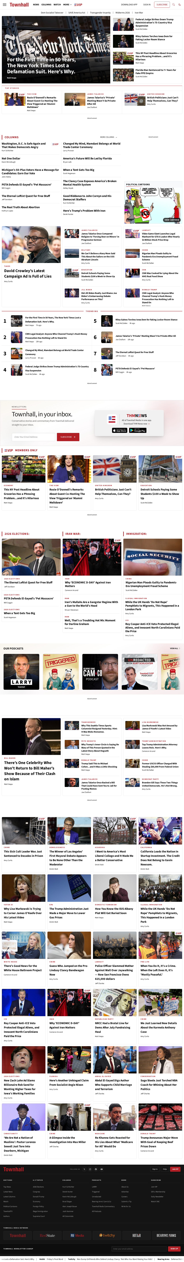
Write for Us (126, 1206)
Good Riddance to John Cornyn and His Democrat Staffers (87, 198)
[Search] (173, 5)
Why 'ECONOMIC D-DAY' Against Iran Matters (88, 584)
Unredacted (96, 1196)
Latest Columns (9, 1196)
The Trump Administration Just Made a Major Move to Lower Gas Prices (69, 913)
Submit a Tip (126, 1201)
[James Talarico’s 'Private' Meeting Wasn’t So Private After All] (107, 337)
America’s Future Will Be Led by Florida (87, 159)
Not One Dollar (11, 159)
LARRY (94, 1187)
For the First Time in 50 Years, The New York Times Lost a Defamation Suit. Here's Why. (41, 66)
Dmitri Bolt (53, 869)
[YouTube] (101, 1169)
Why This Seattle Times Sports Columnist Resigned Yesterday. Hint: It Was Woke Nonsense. (99, 728)
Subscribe (66, 437)
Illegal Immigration (40, 1211)
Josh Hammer (68, 1211)
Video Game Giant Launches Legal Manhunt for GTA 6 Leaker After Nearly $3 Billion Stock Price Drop (161, 236)
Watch (5, 1201)
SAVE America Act (76, 12)
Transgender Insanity (100, 12)
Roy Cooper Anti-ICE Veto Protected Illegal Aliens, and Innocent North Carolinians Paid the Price (152, 627)
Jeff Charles (99, 983)
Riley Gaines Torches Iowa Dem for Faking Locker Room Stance (146, 319)
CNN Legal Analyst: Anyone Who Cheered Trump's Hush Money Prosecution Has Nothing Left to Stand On (158, 298)
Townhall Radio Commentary (103, 1206)
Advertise (125, 1191)
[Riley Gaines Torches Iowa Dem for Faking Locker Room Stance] (107, 321)
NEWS (36, 4)
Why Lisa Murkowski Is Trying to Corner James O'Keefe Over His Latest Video (23, 913)
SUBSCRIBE (162, 4)
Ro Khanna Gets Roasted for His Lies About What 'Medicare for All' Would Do (114, 1142)
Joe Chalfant (86, 243)
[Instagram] (90, 1169)
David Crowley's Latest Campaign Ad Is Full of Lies (27, 273)
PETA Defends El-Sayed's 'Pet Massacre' (26, 185)
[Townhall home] (13, 1169)
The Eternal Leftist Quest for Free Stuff (26, 196)
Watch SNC (155, 1201)
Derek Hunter (68, 1191)
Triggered (95, 1191)
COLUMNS (46, 4)
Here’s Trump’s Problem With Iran (84, 211)
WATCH (57, 4)
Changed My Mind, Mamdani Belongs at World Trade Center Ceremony (91, 145)
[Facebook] (96, 1169)
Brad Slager (67, 1201)
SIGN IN (147, 4)
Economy (36, 1201)
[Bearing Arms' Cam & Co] (100, 672)
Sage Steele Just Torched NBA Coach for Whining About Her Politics (159, 1084)
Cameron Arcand (71, 590)
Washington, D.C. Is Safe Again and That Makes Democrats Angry (24, 145)
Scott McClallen (87, 280)
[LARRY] (21, 672)
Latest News (8, 1191)
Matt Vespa (146, 306)
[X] (84, 1169)
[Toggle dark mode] (179, 5)
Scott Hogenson (10, 617)
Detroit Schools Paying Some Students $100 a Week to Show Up (98, 275)
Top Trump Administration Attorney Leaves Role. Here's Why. (159, 746)
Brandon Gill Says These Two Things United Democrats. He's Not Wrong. (160, 784)
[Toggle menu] (4, 5)
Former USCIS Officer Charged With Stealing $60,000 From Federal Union (160, 765)
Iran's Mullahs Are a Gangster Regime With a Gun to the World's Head (91, 604)
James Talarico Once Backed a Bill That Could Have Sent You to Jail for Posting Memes (99, 785)
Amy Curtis (8, 281)
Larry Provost (30, 358)
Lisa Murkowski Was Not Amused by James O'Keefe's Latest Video (159, 727)
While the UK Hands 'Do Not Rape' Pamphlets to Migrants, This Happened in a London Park (152, 605)
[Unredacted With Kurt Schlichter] (140, 672)
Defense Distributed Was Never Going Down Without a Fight (149, 1259)
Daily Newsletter (157, 1196)
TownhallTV (8, 1211)
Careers (124, 1196)
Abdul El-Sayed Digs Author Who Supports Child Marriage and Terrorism (113, 1084)
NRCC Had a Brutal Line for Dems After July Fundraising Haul (112, 1027)
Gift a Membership (158, 1191)
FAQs (165, 1169)
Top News (7, 1187)
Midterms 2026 (123, 12)
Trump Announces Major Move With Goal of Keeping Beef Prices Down (159, 1142)
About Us (124, 1187)
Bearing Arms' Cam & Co (101, 1201)
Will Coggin (120, 372)
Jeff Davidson (121, 356)
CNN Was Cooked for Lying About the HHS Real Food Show (160, 275)
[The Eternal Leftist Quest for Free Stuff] (107, 353)
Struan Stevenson (71, 610)
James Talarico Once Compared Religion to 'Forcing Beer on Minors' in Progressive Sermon (100, 236)
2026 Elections (38, 1187)
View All (174, 648)
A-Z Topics (38, 1180)
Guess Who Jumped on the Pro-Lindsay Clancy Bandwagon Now (68, 970)
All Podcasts (96, 1211)
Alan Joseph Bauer (70, 1206)
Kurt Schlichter (68, 1187)
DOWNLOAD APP (129, 4)
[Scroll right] (180, 668)
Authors (6, 1216)
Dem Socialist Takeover (52, 12)
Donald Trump (38, 1196)
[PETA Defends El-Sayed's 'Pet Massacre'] (107, 370)
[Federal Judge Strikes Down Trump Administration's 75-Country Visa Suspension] (16, 370)
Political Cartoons (138, 184)
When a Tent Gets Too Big (78, 170)
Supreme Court (39, 1216)
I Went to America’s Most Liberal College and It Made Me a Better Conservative (114, 856)
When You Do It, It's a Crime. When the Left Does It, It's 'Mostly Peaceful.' (158, 970)
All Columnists (68, 1216)
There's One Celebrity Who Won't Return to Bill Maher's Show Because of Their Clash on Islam (29, 771)
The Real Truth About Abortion (21, 207)
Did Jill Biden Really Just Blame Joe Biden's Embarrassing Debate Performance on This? (99, 296)
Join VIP (175, 1169)
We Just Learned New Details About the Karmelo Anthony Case (159, 1027)
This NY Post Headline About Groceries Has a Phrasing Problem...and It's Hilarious (21, 494)
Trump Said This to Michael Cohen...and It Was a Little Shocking (99, 765)
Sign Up (174, 1248)
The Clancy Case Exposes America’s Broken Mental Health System (89, 183)
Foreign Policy (38, 1206)
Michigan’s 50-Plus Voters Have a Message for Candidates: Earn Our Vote (30, 171)
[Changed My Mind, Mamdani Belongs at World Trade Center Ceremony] (16, 353)
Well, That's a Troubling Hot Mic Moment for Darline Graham (90, 622)
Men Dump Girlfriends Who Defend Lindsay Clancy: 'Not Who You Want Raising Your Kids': (69, 1259)
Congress (36, 1191)
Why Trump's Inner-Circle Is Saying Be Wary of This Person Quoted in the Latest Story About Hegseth (100, 747)
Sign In (155, 1169)
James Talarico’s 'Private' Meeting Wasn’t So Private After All (146, 336)
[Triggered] (61, 672)
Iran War (139, 12)
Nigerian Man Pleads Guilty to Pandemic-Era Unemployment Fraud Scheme (160, 256)
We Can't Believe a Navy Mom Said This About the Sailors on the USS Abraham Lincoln (98, 256)
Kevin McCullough (69, 1196)
